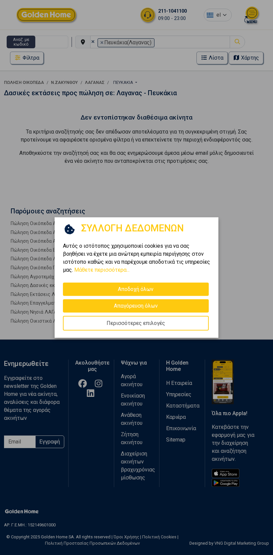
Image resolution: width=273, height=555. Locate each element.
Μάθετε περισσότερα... (102, 269)
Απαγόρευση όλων (136, 305)
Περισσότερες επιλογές (136, 323)
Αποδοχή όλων (135, 289)
